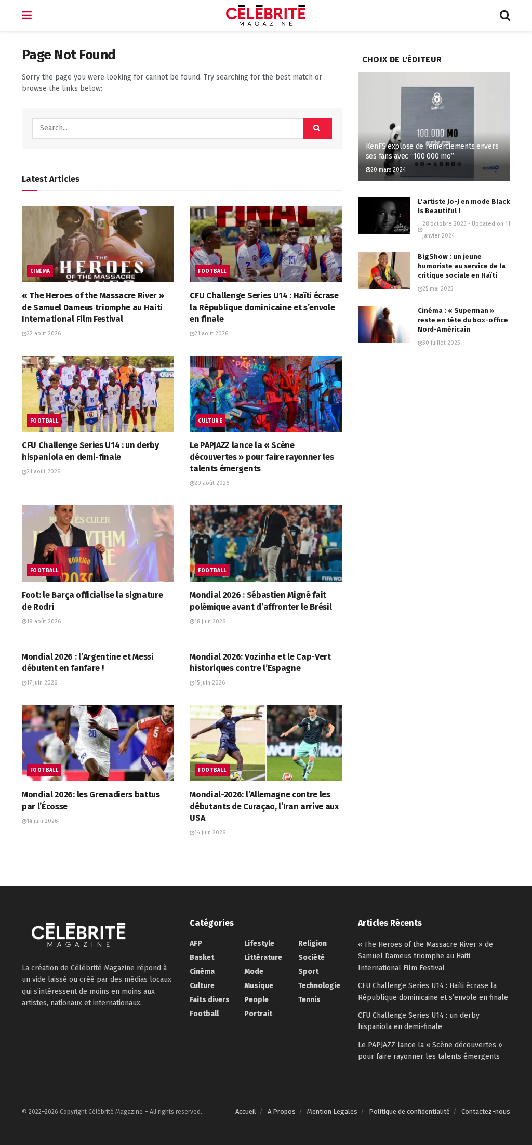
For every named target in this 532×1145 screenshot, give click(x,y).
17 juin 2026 (41, 682)
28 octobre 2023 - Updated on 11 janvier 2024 (466, 229)
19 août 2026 (43, 621)
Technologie (319, 985)
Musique (258, 985)
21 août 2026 (211, 333)
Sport (308, 971)
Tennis (309, 999)
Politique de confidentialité (409, 1111)
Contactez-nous (485, 1111)
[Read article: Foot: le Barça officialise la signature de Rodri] (98, 543)
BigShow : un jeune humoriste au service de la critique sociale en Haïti (462, 266)
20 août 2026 (211, 483)
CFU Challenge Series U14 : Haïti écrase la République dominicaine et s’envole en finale (264, 307)
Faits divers (210, 999)
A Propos (282, 1111)
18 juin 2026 (209, 621)
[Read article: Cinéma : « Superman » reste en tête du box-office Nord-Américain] (384, 325)
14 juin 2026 (42, 821)
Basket (202, 957)
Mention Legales (332, 1111)
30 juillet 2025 (441, 342)
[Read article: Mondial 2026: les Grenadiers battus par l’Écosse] (98, 743)
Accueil (245, 1111)
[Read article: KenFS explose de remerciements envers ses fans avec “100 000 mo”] (434, 126)
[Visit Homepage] (266, 15)
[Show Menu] (27, 15)
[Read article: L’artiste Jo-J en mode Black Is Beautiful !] (384, 215)
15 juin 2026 (209, 682)
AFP (196, 943)
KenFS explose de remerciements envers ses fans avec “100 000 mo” (432, 151)
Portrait (258, 1013)
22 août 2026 (43, 333)
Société (311, 957)
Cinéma (40, 271)
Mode (253, 971)
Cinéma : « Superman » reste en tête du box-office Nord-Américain (463, 320)
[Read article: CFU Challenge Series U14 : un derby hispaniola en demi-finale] (98, 394)
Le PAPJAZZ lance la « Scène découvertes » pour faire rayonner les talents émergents (262, 456)
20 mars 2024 (388, 169)
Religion (312, 943)
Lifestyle (259, 943)
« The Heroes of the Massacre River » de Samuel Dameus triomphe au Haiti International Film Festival (93, 307)
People (256, 999)
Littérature (263, 957)
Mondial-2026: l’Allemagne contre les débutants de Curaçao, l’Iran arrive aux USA (264, 806)
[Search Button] (505, 15)
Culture (210, 421)
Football (212, 271)
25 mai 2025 (437, 288)
